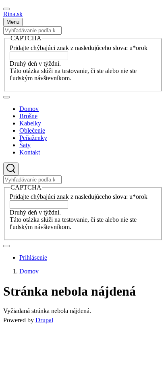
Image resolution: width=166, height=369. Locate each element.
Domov (29, 271)
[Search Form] (11, 169)
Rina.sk (13, 13)
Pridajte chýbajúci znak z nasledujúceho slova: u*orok (78, 47)
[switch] (6, 9)
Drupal (44, 320)
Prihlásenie (33, 257)
